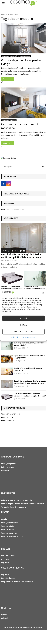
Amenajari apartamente (9, 56)
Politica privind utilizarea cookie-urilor (16, 500)
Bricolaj (4, 519)
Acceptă (23, 318)
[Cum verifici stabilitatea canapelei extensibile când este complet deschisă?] (12, 278)
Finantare (5, 559)
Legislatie (5, 563)
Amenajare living (7, 529)
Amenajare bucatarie (9, 523)
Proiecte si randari (8, 578)
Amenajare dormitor (9, 533)
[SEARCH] (43, 166)
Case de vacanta (7, 421)
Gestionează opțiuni (23, 332)
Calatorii (4, 618)
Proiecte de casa (8, 556)
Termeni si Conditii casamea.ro (13, 507)
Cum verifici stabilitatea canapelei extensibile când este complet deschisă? (11, 288)
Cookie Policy (15, 337)
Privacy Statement (29, 337)
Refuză (23, 325)
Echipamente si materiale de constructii (17, 582)
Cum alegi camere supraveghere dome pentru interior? (34, 288)
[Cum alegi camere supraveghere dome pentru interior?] (35, 278)
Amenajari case (7, 417)
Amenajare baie (7, 526)
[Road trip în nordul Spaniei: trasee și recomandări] (7, 371)
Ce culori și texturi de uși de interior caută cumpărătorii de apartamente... (21, 256)
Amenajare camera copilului (12, 536)
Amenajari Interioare (24, 56)
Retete (4, 615)
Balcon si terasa (7, 467)
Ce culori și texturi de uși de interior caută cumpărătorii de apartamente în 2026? (30, 382)
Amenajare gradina (8, 464)
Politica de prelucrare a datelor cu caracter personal (22, 504)
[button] (43, 293)
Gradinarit (5, 471)
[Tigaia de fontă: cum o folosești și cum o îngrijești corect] (7, 359)
